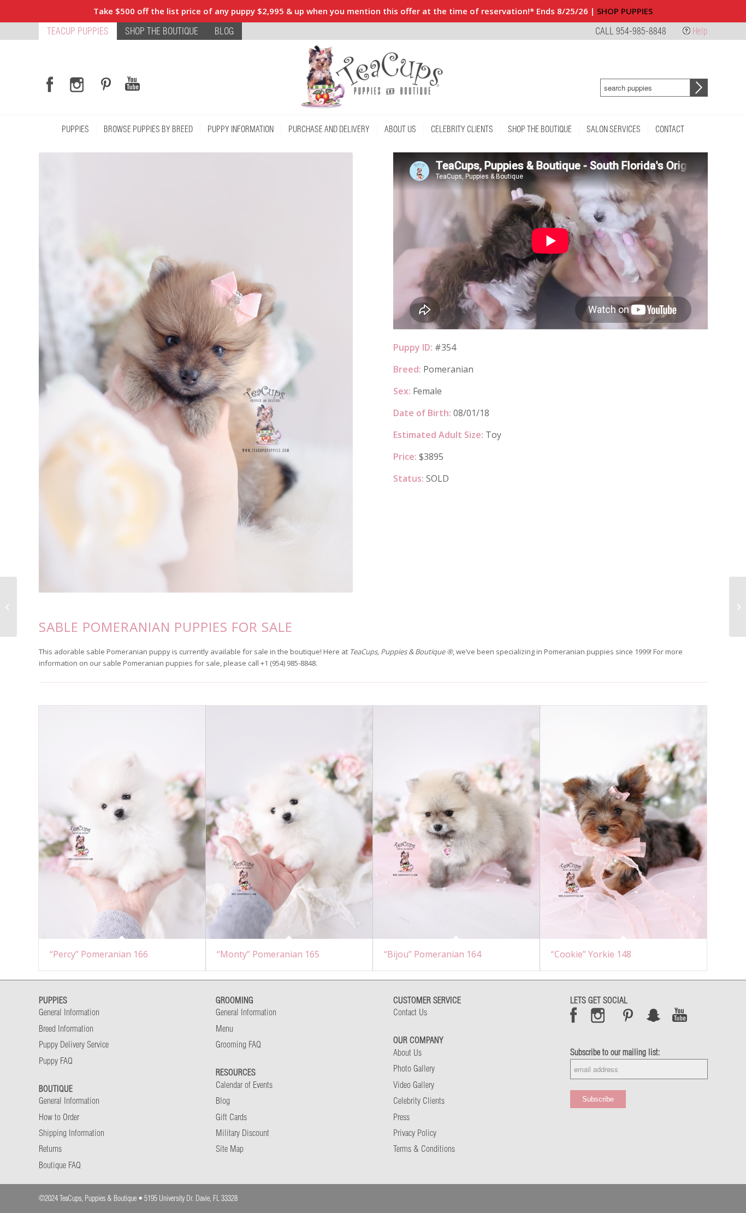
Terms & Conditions (424, 1148)
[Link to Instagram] (77, 84)
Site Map (230, 1148)
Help (700, 31)
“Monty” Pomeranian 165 (268, 954)
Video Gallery (413, 1084)
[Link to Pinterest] (104, 84)
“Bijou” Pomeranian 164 (432, 954)
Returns (50, 1148)
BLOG (224, 31)
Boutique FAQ (60, 1164)
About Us (407, 1052)
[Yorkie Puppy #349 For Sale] (737, 607)
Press (401, 1116)
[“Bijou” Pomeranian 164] (456, 822)
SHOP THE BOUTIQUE (161, 31)
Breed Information (66, 1028)
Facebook (573, 1015)
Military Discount (242, 1132)
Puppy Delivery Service (74, 1044)
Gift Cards (231, 1116)
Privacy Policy (414, 1132)
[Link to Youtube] (132, 84)
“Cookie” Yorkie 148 (591, 954)
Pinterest (628, 1015)
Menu (224, 1028)
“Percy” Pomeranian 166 (99, 954)
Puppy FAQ (56, 1060)
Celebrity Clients (419, 1100)
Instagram (598, 1015)
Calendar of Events (244, 1084)
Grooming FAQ (238, 1044)
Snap (654, 1015)
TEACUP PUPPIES (78, 31)
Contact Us (410, 1012)
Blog (223, 1100)
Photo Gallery (414, 1068)
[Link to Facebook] (49, 84)
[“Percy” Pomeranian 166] (122, 822)
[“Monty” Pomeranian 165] (289, 822)
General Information (69, 1012)
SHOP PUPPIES (625, 10)
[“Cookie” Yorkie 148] (623, 822)
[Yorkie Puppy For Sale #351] (8, 607)
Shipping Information (71, 1132)
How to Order (59, 1116)
